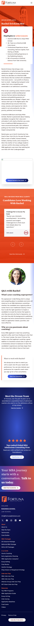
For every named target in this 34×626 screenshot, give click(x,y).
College (4, 506)
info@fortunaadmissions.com (10, 516)
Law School (6, 511)
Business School (8, 509)
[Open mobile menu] (31, 3)
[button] (17, 180)
